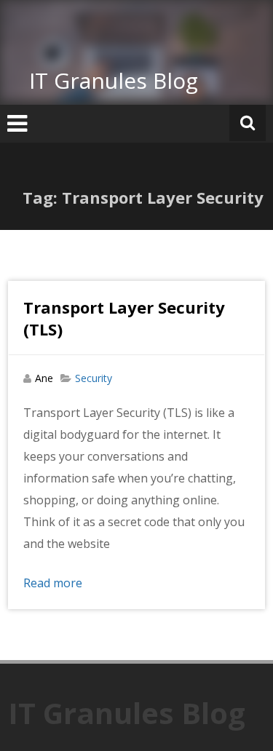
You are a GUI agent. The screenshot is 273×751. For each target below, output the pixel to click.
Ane (44, 378)
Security (93, 378)
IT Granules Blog (113, 80)
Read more (52, 583)
